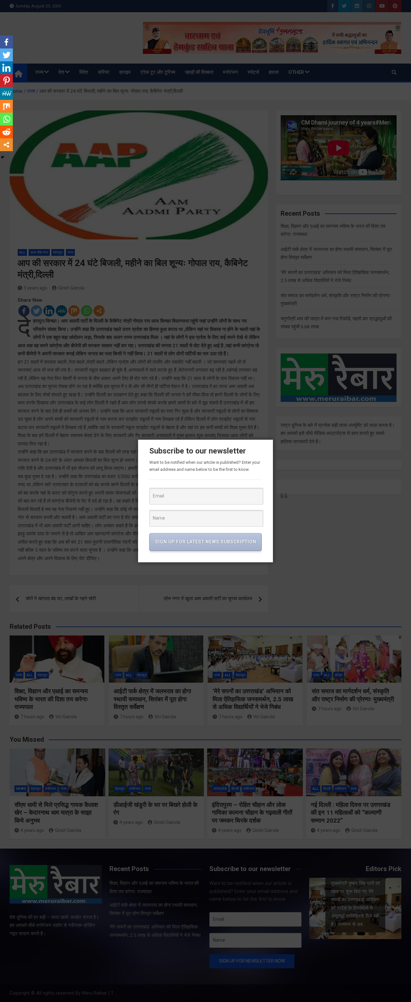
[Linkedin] (6, 67)
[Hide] (2, 157)
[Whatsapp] (6, 119)
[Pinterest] (6, 80)
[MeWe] (6, 93)
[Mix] (6, 106)
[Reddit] (6, 131)
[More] (6, 144)
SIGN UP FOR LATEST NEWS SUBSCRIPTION (205, 541)
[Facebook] (6, 42)
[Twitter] (6, 54)
